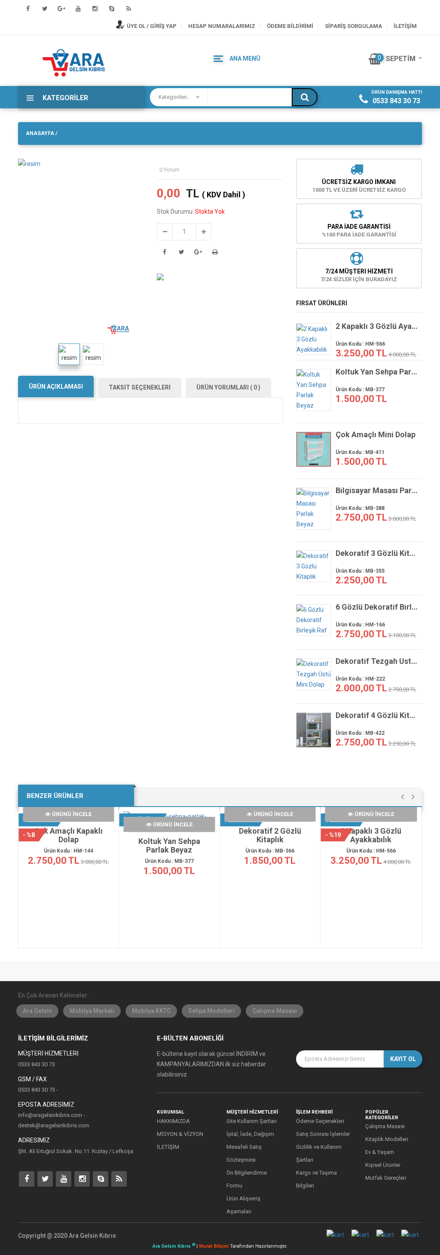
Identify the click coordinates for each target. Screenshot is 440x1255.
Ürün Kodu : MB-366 (269, 851)
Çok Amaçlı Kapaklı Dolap (68, 835)
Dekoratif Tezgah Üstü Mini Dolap (377, 661)
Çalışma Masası (274, 1010)
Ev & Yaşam (379, 1152)
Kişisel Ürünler (382, 1165)
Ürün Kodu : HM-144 (68, 851)
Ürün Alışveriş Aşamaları (243, 1205)
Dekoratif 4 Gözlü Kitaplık (377, 715)
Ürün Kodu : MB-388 (360, 508)
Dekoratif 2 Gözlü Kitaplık (270, 835)
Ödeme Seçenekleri (320, 1121)
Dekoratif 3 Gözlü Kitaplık (377, 553)
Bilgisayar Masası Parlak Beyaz (377, 490)
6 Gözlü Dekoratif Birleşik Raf (377, 607)
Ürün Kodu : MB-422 (360, 733)
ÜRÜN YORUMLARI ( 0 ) (228, 387)
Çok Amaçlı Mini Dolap (376, 434)
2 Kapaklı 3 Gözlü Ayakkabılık (377, 326)
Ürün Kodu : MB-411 (360, 452)
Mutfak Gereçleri (385, 1178)
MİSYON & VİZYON (180, 1134)
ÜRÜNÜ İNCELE (71, 814)
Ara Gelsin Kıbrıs (174, 1246)
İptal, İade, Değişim (250, 1134)
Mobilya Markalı (92, 1010)
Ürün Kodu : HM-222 (360, 679)
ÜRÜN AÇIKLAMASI (56, 386)
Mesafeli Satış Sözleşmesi (244, 1153)
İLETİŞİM (405, 26)
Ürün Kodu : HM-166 (360, 625)
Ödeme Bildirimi (290, 26)
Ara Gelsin (37, 1010)
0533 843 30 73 (396, 101)
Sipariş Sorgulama (353, 26)
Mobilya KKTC (151, 1010)
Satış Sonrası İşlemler (323, 1134)
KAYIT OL (403, 1059)
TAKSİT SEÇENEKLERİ (140, 387)
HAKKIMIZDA (173, 1121)
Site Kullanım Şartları (251, 1121)
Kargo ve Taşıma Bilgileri (316, 1179)
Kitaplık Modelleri (386, 1139)
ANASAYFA (40, 133)
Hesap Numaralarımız (221, 26)
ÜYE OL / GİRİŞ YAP (151, 26)
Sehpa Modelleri (211, 1010)
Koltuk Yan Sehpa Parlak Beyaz (377, 372)
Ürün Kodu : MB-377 (360, 390)
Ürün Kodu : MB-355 (360, 571)
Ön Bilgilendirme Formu (246, 1179)
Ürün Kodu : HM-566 (360, 344)
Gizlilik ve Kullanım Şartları (319, 1153)
